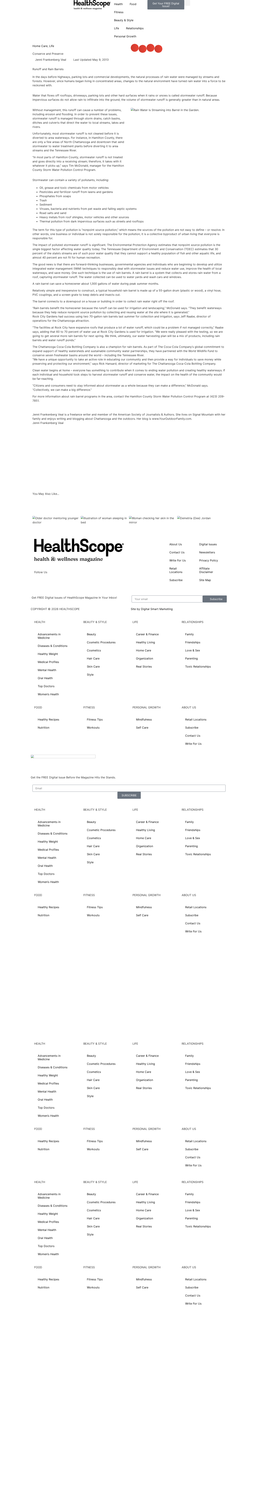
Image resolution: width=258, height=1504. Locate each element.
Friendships (192, 642)
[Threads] (58, 582)
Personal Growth (125, 36)
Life (116, 28)
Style (90, 674)
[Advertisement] (129, 458)
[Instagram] (48, 582)
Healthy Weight (48, 654)
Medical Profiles (48, 662)
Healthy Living (145, 642)
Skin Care (93, 666)
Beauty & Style (123, 20)
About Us (175, 544)
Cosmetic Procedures (101, 642)
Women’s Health (48, 694)
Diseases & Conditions (52, 646)
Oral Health (45, 678)
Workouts (93, 727)
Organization (144, 658)
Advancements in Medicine (49, 635)
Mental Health (47, 670)
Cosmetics (94, 650)
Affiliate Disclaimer (206, 570)
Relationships (135, 28)
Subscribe (176, 580)
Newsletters (207, 552)
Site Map (205, 580)
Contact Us (176, 552)
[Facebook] (38, 582)
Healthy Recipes (48, 719)
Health (118, 4)
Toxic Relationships (198, 666)
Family (189, 634)
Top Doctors (46, 686)
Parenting (191, 658)
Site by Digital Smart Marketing (152, 609)
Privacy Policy (208, 560)
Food (133, 4)
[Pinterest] (67, 582)
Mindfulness (144, 719)
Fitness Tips (95, 719)
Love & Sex (192, 650)
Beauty (91, 634)
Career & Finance (147, 634)
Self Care (142, 727)
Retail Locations (175, 570)
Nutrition (43, 727)
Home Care (40, 46)
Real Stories (144, 666)
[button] (187, 3)
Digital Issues (208, 544)
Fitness (118, 12)
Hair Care (93, 658)
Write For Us (177, 560)
